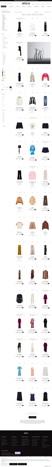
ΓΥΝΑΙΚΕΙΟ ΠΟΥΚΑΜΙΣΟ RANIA (45, 282)
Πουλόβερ (3, 23)
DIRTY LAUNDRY (19, 256)
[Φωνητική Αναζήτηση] (43, 4)
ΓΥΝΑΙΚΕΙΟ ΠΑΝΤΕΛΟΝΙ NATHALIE (32, 306)
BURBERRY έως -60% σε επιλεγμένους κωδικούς (20, 0)
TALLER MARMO (19, 57)
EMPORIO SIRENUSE (19, 107)
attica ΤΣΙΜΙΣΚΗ (3, 442)
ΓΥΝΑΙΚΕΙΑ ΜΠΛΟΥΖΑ (32, 108)
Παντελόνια (3, 19)
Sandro (27, 422)
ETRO (32, 83)
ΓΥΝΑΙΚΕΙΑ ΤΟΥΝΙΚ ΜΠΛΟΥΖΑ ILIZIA (19, 108)
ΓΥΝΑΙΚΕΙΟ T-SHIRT (32, 133)
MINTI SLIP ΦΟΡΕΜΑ (19, 84)
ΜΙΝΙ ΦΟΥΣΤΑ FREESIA (19, 157)
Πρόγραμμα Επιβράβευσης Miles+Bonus (25, 444)
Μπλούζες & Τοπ (4, 18)
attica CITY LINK (3, 439)
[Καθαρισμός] (41, 3)
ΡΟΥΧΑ (3, 14)
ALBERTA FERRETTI (32, 107)
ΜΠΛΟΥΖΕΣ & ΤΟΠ (34, 14)
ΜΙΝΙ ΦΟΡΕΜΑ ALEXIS (19, 306)
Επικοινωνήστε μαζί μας (35, 439)
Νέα (42, 442)
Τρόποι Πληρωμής (14, 439)
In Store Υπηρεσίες (34, 442)
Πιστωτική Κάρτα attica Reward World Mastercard (25, 439)
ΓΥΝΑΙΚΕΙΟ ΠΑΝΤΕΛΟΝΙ (19, 182)
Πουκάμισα (3, 25)
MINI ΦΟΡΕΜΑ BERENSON (19, 58)
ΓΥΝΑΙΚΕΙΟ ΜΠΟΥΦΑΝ (19, 208)
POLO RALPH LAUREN (19, 83)
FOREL (32, 207)
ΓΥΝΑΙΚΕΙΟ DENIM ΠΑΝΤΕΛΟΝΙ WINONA (45, 208)
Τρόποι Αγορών (34, 445)
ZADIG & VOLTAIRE (19, 181)
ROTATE (45, 256)
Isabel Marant (24, 422)
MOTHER (32, 256)
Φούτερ (3, 24)
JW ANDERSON (45, 107)
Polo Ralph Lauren (32, 422)
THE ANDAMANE (19, 281)
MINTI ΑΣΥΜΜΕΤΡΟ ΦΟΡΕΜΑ (19, 34)
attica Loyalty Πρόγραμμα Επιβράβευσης (25, 442)
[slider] (2, 89)
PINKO (45, 207)
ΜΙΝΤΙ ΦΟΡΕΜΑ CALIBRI (32, 158)
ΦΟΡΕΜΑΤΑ (23, 14)
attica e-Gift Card (15, 445)
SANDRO (19, 33)
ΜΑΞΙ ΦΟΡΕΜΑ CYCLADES (45, 306)
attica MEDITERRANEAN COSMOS (4, 444)
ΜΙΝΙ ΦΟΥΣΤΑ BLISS (45, 133)
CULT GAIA (45, 132)
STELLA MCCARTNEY (19, 378)
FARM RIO (45, 83)
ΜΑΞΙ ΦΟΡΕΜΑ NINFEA (19, 282)
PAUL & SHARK (45, 181)
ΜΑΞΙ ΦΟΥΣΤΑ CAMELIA (32, 282)
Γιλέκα (3, 26)
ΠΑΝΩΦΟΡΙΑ (29, 14)
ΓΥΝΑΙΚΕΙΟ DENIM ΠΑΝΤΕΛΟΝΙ (32, 84)
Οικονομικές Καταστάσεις (46, 445)
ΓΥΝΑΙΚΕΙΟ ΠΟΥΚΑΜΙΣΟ (32, 208)
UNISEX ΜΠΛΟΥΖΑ (32, 183)
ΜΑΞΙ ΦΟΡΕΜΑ (45, 257)
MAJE (32, 132)
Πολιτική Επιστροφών (15, 442)
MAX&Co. (19, 207)
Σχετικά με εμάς (44, 439)
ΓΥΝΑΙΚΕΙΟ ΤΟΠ (45, 84)
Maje (29, 422)
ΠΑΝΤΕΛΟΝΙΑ (41, 14)
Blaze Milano (36, 422)
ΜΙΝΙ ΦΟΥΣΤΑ (19, 133)
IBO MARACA (32, 157)
